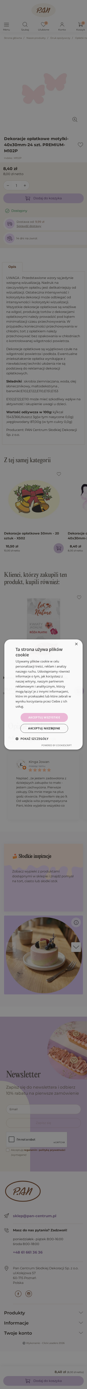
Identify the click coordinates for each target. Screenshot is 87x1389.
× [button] (76, 644)
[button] (32, 738)
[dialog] (43, 694)
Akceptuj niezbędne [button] (44, 728)
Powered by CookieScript (56, 745)
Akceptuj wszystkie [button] (44, 717)
